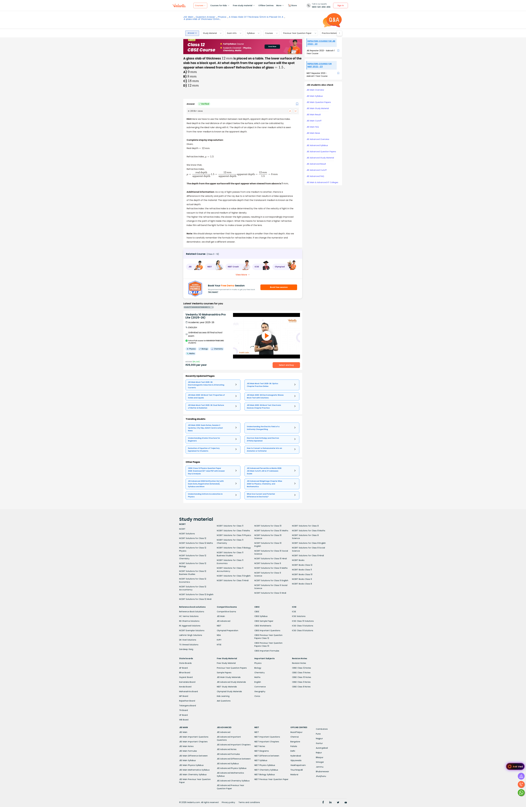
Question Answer (205, 17)
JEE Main (188, 17)
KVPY (219, 639)
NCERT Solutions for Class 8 (305, 525)
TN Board (183, 710)
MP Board (183, 696)
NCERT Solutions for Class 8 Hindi (308, 555)
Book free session (279, 287)
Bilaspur (319, 757)
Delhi (292, 751)
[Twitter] (338, 802)
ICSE (294, 611)
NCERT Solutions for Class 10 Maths (271, 530)
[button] (194, 267)
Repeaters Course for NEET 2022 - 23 (320, 65)
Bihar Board (184, 672)
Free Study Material (226, 663)
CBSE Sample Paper (263, 621)
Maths (257, 677)
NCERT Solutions (187, 533)
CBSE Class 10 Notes (301, 677)
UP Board (183, 715)
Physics (222, 17)
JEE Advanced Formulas (228, 754)
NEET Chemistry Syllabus (266, 769)
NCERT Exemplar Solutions (191, 630)
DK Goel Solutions (187, 639)
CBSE (256, 611)
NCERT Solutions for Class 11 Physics (234, 535)
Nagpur (319, 738)
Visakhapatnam (298, 765)
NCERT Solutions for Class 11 (230, 525)
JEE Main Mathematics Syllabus (194, 769)
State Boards (185, 663)
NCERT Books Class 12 (302, 565)
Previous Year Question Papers (232, 668)
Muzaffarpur (296, 732)
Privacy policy (228, 802)
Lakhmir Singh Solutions (190, 635)
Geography (259, 691)
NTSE (219, 644)
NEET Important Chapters (266, 741)
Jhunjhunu (321, 776)
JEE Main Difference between (193, 755)
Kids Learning (223, 696)
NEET (219, 625)
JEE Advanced (223, 621)
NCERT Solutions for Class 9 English (271, 580)
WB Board (183, 719)
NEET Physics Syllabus (264, 765)
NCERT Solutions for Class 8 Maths (308, 530)
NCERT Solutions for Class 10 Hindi (270, 558)
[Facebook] (323, 802)
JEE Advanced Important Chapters (234, 744)
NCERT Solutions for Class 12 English (196, 594)
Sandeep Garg (186, 649)
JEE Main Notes (186, 746)
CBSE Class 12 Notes (301, 668)
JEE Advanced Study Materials (231, 682)
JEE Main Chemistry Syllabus (193, 774)
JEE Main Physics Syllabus (191, 765)
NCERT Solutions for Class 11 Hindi (233, 580)
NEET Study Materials (227, 686)
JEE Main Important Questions (193, 736)
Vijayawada (295, 760)
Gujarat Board (186, 677)
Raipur (319, 752)
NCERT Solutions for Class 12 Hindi (195, 599)
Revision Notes (299, 663)
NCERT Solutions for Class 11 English (234, 575)
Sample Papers (224, 672)
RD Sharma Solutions (189, 621)
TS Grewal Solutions (188, 644)
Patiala (293, 746)
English (257, 682)
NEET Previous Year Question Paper (271, 779)
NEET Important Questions (267, 736)
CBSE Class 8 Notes (301, 686)
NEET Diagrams (261, 751)
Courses (269, 33)
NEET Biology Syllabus (264, 774)
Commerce (260, 686)
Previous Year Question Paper (297, 33)
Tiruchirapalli (296, 769)
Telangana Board (187, 705)
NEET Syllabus (260, 760)
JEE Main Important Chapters (193, 741)
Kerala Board (185, 686)
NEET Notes (259, 746)
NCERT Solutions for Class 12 (192, 538)
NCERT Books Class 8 (302, 583)
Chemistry (259, 672)
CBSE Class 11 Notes (301, 672)
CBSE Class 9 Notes (301, 682)
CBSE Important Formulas (266, 650)
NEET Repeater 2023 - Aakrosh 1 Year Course (317, 74)
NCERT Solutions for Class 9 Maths (271, 568)
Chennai (294, 736)
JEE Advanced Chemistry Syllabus (233, 780)
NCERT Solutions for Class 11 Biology (234, 547)
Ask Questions (224, 700)
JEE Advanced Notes (227, 749)
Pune (318, 733)
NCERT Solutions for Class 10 (268, 525)
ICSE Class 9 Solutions (302, 625)
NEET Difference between (266, 755)
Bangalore (295, 741)
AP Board (183, 668)
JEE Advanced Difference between (234, 758)
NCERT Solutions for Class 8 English (309, 543)
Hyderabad (295, 755)
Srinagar (320, 762)
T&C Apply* (213, 292)
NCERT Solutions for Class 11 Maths (233, 530)
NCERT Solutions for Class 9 (267, 563)
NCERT (182, 529)
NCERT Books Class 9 (302, 579)
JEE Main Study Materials (229, 677)
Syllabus (251, 33)
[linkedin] (330, 802)
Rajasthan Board (187, 700)
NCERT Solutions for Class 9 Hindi (270, 593)
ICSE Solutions (299, 616)
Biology (257, 668)
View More (241, 274)
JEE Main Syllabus (187, 760)
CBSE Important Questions (267, 630)
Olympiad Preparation (227, 630)
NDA (219, 635)
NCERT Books (298, 560)
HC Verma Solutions (189, 616)
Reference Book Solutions (191, 611)
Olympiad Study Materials (229, 691)
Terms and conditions (249, 802)
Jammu (320, 766)
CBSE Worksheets (262, 625)
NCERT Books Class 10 (302, 574)
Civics (257, 696)
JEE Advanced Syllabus (228, 763)
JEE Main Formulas (188, 751)
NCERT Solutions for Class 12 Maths (196, 543)
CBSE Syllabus (261, 616)
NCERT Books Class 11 (302, 569)
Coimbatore (322, 729)
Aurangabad (322, 748)
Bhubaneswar (322, 771)
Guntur (319, 743)
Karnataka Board (187, 682)
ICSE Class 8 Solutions (302, 630)
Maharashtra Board (188, 691)
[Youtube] (346, 802)
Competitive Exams (226, 611)
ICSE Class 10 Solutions (303, 621)
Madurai (294, 774)
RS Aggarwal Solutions (189, 625)
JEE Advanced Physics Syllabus (232, 768)
